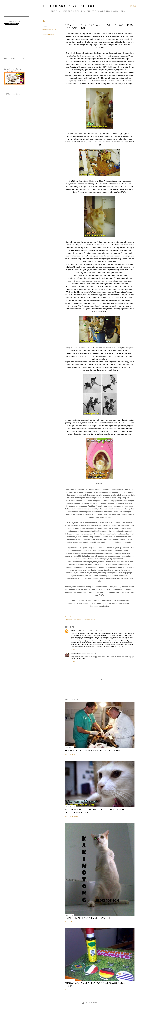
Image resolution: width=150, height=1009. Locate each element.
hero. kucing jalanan (49, 29)
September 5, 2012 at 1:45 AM (87, 653)
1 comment (73, 754)
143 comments (74, 922)
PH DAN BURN (73, 11)
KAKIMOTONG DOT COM (72, 6)
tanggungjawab (48, 34)
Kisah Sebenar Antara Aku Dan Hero (89, 918)
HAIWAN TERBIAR (87, 11)
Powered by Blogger (91, 1002)
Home (52, 11)
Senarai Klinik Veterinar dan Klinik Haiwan (94, 750)
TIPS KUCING (100, 11)
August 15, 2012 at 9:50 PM (94, 630)
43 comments (74, 990)
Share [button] (44, 21)
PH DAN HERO (61, 11)
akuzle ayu (75, 654)
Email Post (73, 617)
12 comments (74, 816)
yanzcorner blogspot (78, 630)
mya (44, 32)
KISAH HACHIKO (112, 11)
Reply (73, 649)
